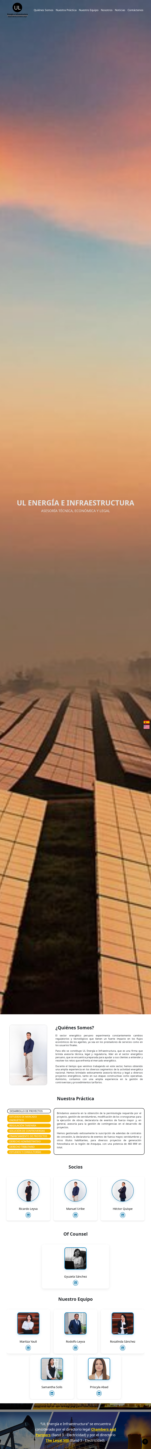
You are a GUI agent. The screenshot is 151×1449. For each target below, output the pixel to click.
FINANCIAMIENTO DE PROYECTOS (28, 1136)
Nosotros (107, 10)
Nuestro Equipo (89, 10)
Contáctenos (135, 10)
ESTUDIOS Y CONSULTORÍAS (25, 1152)
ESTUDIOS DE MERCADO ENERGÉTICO (23, 1118)
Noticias (120, 10)
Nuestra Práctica (66, 10)
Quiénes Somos (43, 10)
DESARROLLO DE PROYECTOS (26, 1111)
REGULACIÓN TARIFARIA (22, 1125)
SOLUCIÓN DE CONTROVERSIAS (27, 1130)
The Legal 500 (57, 1440)
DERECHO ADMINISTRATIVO (25, 1141)
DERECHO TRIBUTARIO (22, 1146)
